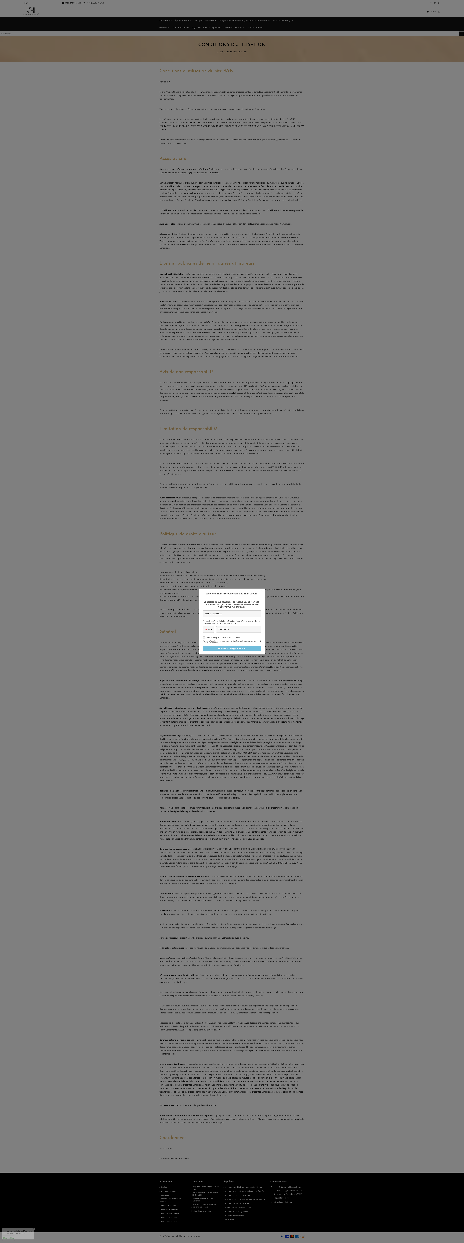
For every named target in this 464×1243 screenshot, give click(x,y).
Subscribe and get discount (232, 648)
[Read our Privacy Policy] (260, 641)
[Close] (262, 591)
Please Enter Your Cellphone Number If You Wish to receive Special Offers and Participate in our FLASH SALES (232, 622)
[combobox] (208, 629)
